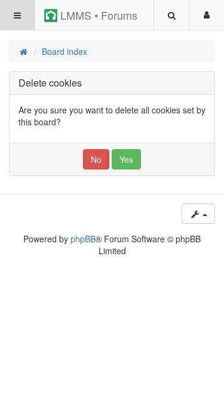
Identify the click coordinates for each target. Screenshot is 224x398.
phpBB (83, 239)
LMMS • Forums (97, 15)
